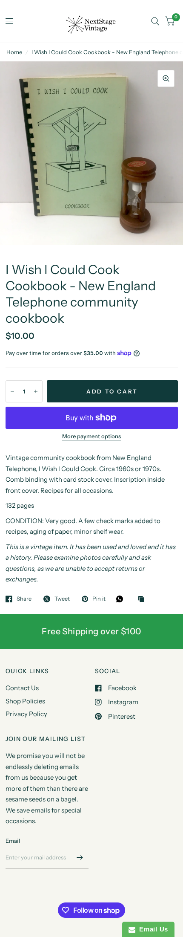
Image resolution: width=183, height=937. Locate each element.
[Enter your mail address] (80, 857)
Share (24, 599)
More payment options (91, 436)
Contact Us (22, 688)
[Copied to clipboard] (143, 599)
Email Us (151, 929)
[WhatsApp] (121, 599)
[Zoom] (165, 78)
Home (14, 52)
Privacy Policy (26, 714)
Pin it (99, 599)
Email (13, 840)
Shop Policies (25, 701)
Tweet (62, 599)
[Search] (155, 21)
